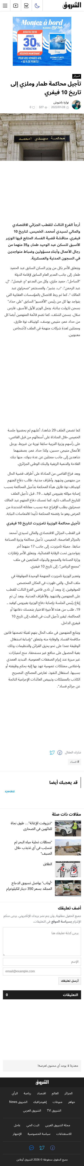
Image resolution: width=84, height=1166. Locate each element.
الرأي (15, 1093)
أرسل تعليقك (70, 981)
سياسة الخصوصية (39, 1134)
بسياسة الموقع (61, 921)
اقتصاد (41, 1093)
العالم (55, 1093)
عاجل (17, 1125)
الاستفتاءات (63, 1134)
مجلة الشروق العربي (57, 1125)
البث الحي (32, 1125)
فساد (73, 762)
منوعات (57, 1102)
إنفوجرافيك (40, 1102)
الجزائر (76, 76)
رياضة (27, 1093)
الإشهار (17, 1134)
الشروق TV (54, 1110)
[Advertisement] (42, 191)
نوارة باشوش (61, 102)
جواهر (71, 1102)
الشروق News (18, 1102)
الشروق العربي (32, 1110)
